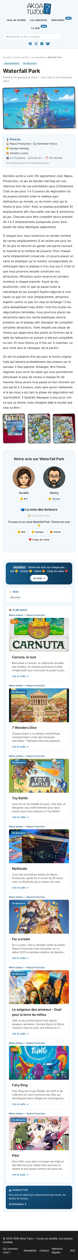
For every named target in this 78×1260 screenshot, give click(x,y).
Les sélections (38, 19)
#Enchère (15, 597)
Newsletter (61, 19)
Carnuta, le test (24, 657)
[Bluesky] (48, 44)
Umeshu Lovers (19, 153)
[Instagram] (42, 44)
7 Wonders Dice (24, 728)
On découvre (29, 63)
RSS (72, 1250)
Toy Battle (20, 798)
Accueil (7, 57)
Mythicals (19, 868)
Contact (44, 1250)
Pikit (15, 1155)
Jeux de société (16, 19)
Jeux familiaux (38, 57)
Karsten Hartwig (19, 148)
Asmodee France (47, 143)
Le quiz (38, 27)
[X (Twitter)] (36, 44)
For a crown (21, 939)
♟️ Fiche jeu (13, 139)
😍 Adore (55, 531)
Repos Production (20, 143)
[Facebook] (30, 44)
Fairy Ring (20, 1085)
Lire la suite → (20, 676)
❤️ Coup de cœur (39, 539)
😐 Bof (21, 531)
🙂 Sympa (37, 531)
